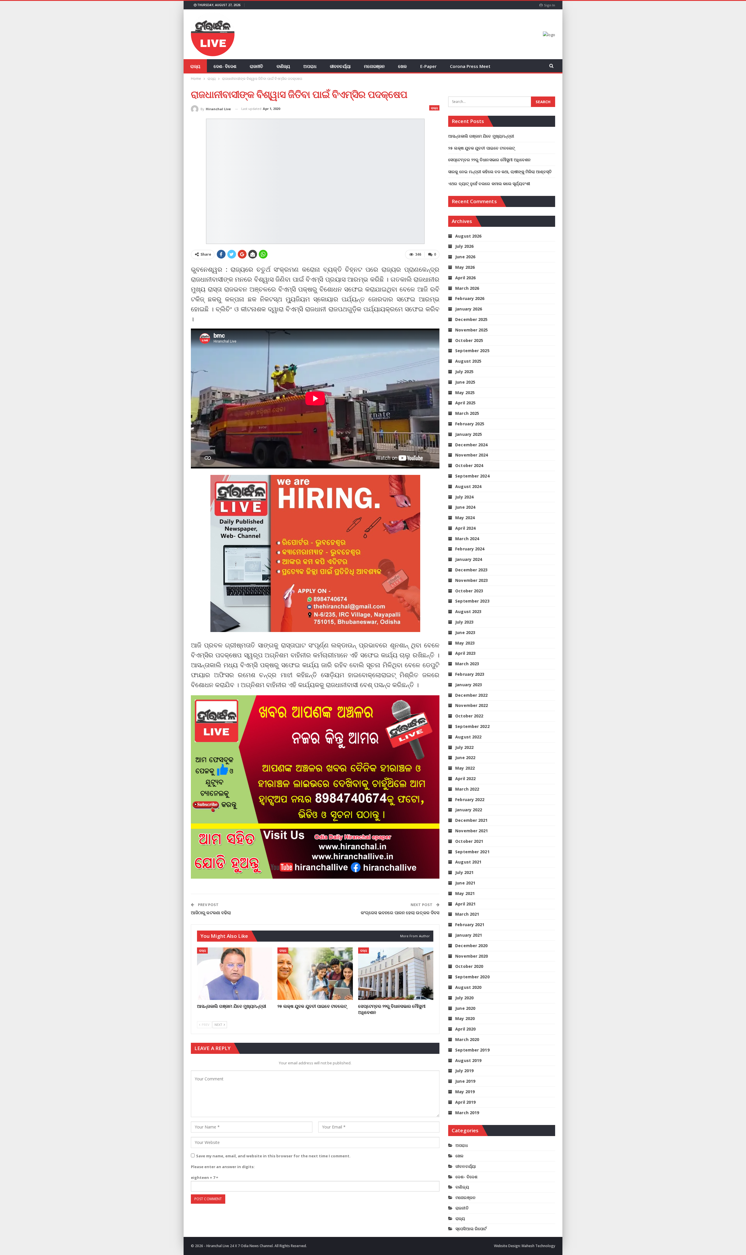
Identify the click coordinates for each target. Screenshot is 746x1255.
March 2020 (467, 1039)
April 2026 (465, 277)
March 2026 (467, 288)
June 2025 (465, 382)
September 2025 (472, 350)
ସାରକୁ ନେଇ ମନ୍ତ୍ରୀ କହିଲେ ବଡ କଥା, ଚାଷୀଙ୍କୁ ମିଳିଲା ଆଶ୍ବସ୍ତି (500, 171)
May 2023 (465, 643)
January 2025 (468, 434)
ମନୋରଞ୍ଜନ (374, 66)
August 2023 (468, 611)
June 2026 (465, 256)
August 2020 (468, 987)
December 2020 (471, 945)
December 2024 (471, 444)
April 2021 (465, 904)
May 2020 (465, 1018)
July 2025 (464, 371)
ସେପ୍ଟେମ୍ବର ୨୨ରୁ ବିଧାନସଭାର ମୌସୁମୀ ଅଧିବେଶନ (489, 159)
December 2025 (471, 319)
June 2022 (465, 757)
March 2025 (467, 413)
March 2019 (467, 1112)
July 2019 (464, 1070)
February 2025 (469, 423)
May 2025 (465, 392)
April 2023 (465, 653)
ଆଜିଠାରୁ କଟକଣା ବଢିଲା (211, 912)
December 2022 (471, 695)
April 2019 (465, 1102)
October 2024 (469, 465)
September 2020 (472, 977)
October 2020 (469, 966)
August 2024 (468, 486)
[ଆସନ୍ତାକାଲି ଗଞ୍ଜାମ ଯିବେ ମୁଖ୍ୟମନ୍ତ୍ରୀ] (234, 973)
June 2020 (465, 1008)
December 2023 (471, 570)
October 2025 (469, 340)
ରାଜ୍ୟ (195, 66)
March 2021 (467, 914)
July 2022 (464, 747)
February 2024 (469, 549)
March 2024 (467, 538)
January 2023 (468, 684)
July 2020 (464, 998)
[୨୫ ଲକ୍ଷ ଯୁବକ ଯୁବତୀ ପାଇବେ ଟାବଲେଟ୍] (315, 973)
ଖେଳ (402, 66)
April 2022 (465, 778)
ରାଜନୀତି (256, 66)
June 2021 (465, 883)
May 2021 (465, 893)
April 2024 (465, 528)
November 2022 (471, 705)
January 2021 (468, 935)
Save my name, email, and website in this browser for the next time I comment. (273, 1156)
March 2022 (467, 789)
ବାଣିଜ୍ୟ (283, 66)
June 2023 (465, 632)
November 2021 (471, 830)
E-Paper (428, 66)
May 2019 (465, 1091)
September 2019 (472, 1050)
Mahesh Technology (538, 1245)
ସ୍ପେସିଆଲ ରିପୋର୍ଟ (471, 1228)
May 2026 (465, 267)
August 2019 (468, 1060)
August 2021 (468, 862)
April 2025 (465, 403)
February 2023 (469, 674)
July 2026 (464, 246)
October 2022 (469, 716)
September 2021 (472, 851)
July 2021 (464, 872)
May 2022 (465, 768)
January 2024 (468, 559)
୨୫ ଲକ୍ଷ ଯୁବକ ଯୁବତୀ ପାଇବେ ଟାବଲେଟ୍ (481, 148)
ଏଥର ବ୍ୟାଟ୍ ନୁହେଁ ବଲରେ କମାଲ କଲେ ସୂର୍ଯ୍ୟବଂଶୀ (489, 183)
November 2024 (471, 455)
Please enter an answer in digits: (223, 1166)
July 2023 (464, 622)
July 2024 (464, 497)
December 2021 (471, 820)
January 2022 (468, 809)
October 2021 (469, 841)
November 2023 (471, 580)
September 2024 (472, 476)
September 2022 (472, 726)
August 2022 (468, 737)
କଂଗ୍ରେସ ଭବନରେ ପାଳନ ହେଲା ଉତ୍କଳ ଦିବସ (400, 912)
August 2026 (468, 236)
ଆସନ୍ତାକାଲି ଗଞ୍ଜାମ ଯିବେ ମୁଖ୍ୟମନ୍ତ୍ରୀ (481, 136)
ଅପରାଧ (309, 66)
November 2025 (471, 330)
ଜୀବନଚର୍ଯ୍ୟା (340, 66)
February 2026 (469, 298)
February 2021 (469, 924)
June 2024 (465, 507)
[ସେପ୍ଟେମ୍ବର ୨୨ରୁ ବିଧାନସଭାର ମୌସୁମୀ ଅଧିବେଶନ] (395, 973)
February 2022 (469, 799)
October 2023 (469, 591)
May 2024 (465, 517)
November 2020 (471, 956)
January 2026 (468, 309)
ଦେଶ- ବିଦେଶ (225, 66)
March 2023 (467, 663)
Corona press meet (470, 66)
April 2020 (465, 1029)
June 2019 (465, 1081)
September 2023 (472, 601)
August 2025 (468, 361)
